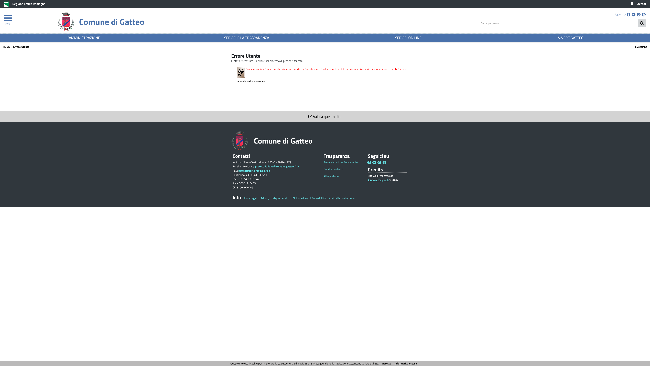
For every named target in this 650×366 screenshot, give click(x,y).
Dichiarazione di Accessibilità (309, 198)
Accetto (386, 363)
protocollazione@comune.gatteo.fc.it (277, 166)
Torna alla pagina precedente (251, 81)
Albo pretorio (331, 176)
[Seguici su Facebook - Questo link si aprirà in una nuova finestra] (628, 14)
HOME (6, 47)
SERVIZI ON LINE (408, 37)
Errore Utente (21, 47)
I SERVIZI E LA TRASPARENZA (245, 37)
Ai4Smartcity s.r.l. (378, 180)
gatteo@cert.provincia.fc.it (254, 171)
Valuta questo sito (327, 116)
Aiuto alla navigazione (341, 198)
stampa (642, 47)
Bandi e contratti (333, 169)
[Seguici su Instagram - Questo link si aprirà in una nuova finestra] (639, 14)
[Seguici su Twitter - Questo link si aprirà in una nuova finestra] (633, 14)
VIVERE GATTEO (571, 37)
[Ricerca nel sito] (642, 23)
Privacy (265, 198)
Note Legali (250, 198)
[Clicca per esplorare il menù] (8, 16)
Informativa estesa (406, 363)
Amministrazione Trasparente (341, 162)
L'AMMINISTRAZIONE (83, 37)
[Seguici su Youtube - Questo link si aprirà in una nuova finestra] (644, 14)
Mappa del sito (281, 198)
